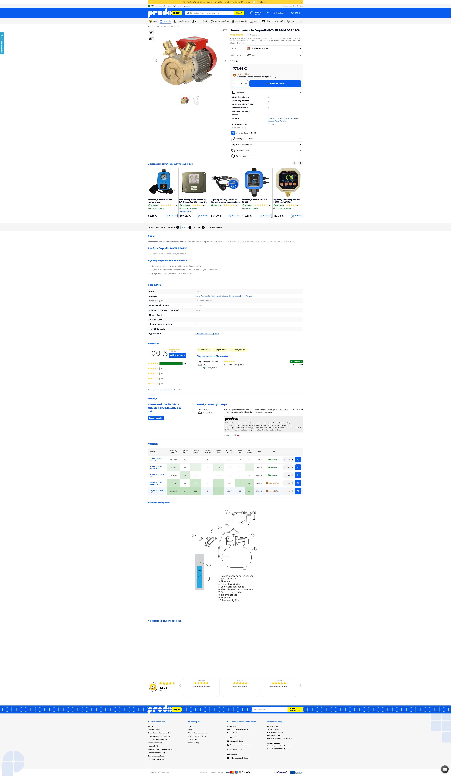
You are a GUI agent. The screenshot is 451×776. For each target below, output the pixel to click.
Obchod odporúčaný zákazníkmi (159, 733)
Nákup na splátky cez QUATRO (159, 736)
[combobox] (274, 48)
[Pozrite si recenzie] (237, 35)
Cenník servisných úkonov (197, 736)
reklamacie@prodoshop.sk (239, 758)
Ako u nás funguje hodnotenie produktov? (164, 390)
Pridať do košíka (298, 459)
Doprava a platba (154, 730)
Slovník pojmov (193, 739)
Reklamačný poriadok (155, 743)
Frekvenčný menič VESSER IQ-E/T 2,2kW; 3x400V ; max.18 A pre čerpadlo (193, 202)
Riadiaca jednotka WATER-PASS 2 (254, 200)
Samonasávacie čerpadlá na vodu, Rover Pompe (230, 296)
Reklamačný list (153, 746)
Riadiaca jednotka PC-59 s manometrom (160, 200)
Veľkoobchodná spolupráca (197, 733)
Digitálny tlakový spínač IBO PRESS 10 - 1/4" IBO (286, 200)
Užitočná (299, 364)
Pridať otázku (155, 418)
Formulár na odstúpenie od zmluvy (160, 749)
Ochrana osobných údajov (157, 753)
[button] (300, 92)
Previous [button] (180, 685)
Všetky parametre (238, 127)
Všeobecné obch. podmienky (158, 739)
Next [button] (300, 685)
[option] (201, 687)
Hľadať (239, 13)
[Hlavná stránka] (149, 26)
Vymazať (232, 13)
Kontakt (151, 726)
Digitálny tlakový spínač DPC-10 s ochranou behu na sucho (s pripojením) (225, 202)
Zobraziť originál (230, 435)
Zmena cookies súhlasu (156, 756)
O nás (190, 730)
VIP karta (191, 726)
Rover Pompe (273, 118)
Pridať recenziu (177, 355)
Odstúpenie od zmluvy (156, 759)
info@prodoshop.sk (237, 741)
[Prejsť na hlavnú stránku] (165, 13)
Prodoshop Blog (193, 743)
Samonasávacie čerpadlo (207, 334)
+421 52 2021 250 (236, 737)
